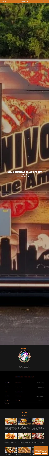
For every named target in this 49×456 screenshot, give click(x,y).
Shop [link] (5, 1)
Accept (41, 453)
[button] (46, 1)
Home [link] (3, 1)
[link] (24, 1)
